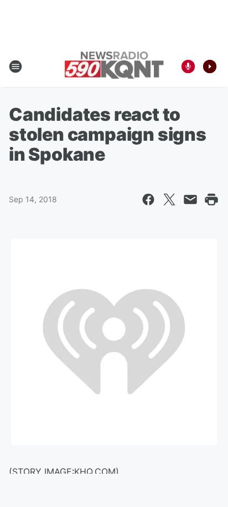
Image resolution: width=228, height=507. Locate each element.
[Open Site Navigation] (15, 66)
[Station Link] (114, 66)
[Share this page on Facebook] (148, 199)
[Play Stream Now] (209, 66)
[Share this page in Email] (190, 199)
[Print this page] (211, 199)
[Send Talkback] (188, 66)
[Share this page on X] (169, 199)
